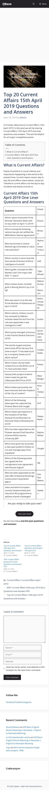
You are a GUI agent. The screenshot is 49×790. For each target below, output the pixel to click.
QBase (7, 4)
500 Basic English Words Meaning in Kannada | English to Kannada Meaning (23, 730)
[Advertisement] (24, 33)
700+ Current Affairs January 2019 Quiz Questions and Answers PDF (13, 563)
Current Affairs (14, 580)
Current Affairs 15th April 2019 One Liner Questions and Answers (22, 156)
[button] (33, 4)
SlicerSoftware (12, 727)
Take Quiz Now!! (24, 514)
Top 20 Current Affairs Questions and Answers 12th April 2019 (33, 548)
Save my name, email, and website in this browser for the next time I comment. (25, 668)
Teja (8, 747)
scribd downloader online (18, 737)
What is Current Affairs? (17, 151)
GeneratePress (35, 786)
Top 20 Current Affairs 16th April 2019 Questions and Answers (13, 548)
